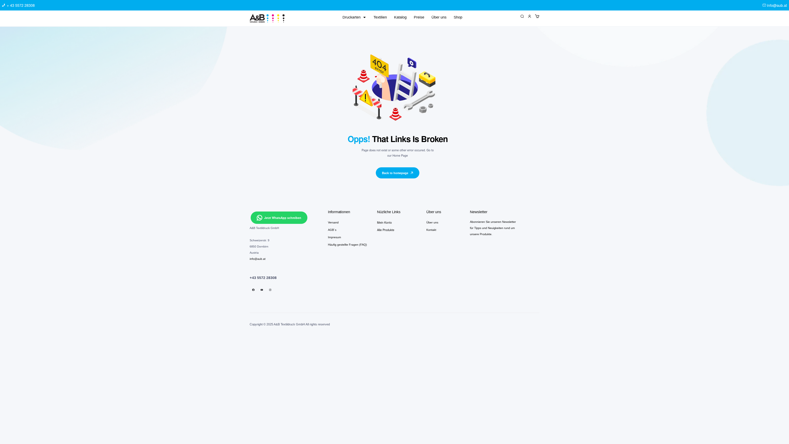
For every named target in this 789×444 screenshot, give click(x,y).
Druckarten (352, 17)
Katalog (400, 17)
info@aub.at (257, 258)
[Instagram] (270, 290)
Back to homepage (395, 173)
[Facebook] (253, 290)
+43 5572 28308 (263, 278)
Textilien (380, 17)
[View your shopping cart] (537, 16)
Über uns (438, 17)
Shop (458, 17)
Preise (419, 17)
